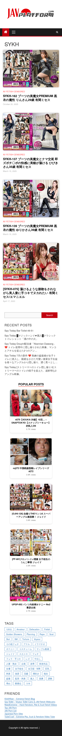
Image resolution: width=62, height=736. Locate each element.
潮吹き (36, 673)
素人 (32, 678)
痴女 (46, 673)
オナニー (10, 648)
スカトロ (23, 653)
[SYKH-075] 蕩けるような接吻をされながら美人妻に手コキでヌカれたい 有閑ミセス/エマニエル (30, 293)
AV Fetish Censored (14, 91)
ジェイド (10, 653)
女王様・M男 (34, 668)
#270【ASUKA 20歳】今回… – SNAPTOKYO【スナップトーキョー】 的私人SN (31, 422)
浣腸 (26, 673)
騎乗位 (18, 683)
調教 (50, 678)
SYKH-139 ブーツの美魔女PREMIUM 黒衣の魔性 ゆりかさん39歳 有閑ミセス (30, 228)
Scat (51, 634)
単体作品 (43, 663)
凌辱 (32, 663)
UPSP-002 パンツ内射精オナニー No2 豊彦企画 (31, 606)
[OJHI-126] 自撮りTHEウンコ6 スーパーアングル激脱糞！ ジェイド (31, 515)
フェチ (35, 653)
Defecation (34, 629)
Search (49, 315)
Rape (42, 634)
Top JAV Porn (11, 708)
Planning (31, 634)
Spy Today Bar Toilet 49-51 (19, 330)
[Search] (57, 32)
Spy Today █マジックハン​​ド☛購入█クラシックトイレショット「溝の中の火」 (30, 337)
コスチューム (25, 648)
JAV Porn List (11, 711)
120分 (9, 629)
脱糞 (41, 678)
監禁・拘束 (20, 678)
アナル (26, 644)
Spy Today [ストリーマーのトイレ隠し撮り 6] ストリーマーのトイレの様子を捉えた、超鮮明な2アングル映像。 (30, 370)
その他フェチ (12, 644)
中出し (37, 658)
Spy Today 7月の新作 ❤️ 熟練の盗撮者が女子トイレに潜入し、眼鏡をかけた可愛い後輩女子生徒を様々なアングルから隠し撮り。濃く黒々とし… (31, 359)
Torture (25, 639)
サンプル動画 (43, 648)
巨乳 (47, 668)
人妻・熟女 (11, 663)
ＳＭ (28, 683)
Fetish (47, 629)
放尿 (17, 673)
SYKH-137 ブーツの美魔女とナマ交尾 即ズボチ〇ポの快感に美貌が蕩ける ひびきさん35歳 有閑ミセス (30, 163)
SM (16, 639)
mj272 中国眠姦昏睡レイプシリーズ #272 (31, 470)
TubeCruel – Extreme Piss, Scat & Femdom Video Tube (30, 717)
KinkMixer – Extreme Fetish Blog (20, 699)
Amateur (21, 629)
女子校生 (19, 668)
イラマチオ (39, 644)
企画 (23, 663)
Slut (8, 639)
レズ (28, 658)
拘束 (8, 673)
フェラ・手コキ (13, 658)
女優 (8, 668)
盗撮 (8, 678)
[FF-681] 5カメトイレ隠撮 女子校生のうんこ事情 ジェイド (31, 561)
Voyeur (37, 639)
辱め (8, 683)
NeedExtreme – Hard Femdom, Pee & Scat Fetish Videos (31, 705)
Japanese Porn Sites (14, 714)
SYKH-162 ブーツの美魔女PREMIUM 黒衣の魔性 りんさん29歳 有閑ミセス (30, 98)
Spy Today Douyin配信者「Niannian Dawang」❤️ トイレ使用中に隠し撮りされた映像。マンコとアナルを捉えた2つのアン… (30, 347)
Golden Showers (14, 634)
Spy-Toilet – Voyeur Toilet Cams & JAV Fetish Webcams (30, 702)
